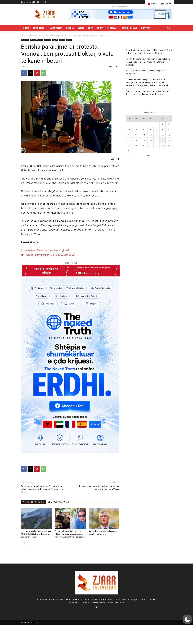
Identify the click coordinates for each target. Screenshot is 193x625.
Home (26, 28)
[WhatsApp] (43, 73)
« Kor (148, 155)
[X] (30, 73)
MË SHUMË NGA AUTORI (58, 502)
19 (144, 140)
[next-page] (27, 542)
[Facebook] (46, 2)
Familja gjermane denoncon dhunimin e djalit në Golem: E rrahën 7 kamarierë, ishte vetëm (147, 92)
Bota (90, 28)
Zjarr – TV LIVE (129, 28)
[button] (168, 28)
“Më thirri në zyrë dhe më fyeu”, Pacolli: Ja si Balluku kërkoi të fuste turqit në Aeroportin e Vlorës (42, 489)
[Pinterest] (37, 73)
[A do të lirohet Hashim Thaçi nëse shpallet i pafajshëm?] (104, 518)
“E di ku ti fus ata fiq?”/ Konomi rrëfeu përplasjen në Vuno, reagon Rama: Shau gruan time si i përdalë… (70, 534)
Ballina (23, 35)
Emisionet (38, 28)
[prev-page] (23, 542)
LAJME (55, 40)
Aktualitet (56, 28)
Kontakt (145, 28)
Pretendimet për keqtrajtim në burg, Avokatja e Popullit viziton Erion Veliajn (97, 487)
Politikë (62, 40)
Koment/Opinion (36, 40)
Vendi (81, 28)
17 (129, 140)
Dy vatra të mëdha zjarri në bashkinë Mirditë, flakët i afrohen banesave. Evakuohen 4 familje (36, 534)
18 (136, 140)
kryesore (47, 40)
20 (150, 140)
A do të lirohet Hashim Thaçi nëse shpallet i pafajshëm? (145, 72)
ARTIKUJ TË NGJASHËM (33, 502)
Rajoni (70, 28)
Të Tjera (111, 28)
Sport (100, 28)
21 (156, 140)
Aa (112, 159)
